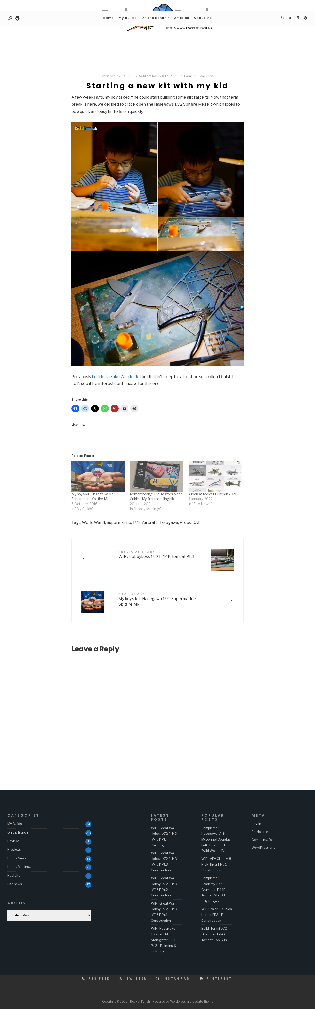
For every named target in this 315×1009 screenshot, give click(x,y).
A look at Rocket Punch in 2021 (212, 494)
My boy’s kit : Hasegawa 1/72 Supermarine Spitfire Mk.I (157, 599)
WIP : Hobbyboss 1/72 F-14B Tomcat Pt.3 (156, 554)
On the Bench (154, 17)
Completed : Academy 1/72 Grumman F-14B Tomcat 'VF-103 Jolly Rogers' (213, 889)
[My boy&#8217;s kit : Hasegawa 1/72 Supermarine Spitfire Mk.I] (98, 476)
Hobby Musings (19, 867)
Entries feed (261, 832)
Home (108, 17)
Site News (14, 884)
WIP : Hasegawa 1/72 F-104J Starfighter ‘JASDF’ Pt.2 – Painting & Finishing (165, 939)
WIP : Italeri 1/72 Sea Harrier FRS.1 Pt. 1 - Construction (216, 914)
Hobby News (16, 858)
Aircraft (149, 522)
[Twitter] (290, 18)
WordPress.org (263, 847)
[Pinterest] (305, 18)
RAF (196, 522)
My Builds (128, 17)
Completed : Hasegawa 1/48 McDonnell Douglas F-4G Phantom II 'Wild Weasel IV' (216, 839)
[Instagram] (297, 18)
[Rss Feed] (282, 18)
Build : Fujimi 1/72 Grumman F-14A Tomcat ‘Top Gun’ (214, 934)
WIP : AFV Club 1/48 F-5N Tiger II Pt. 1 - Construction (216, 864)
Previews (14, 849)
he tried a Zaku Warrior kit (116, 376)
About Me (203, 17)
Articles (181, 17)
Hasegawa (168, 522)
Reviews (13, 841)
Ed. (124, 76)
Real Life (205, 76)
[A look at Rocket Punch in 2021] (215, 476)
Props (185, 522)
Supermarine (119, 522)
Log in (256, 824)
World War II (93, 522)
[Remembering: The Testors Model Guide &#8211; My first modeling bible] (157, 476)
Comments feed (263, 840)
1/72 (137, 522)
